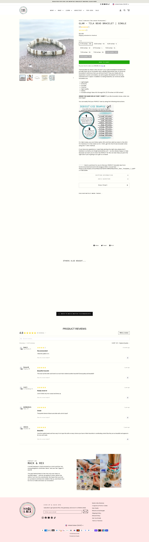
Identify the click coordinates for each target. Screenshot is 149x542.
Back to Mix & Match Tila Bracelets (76, 313)
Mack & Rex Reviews (98, 503)
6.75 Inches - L (97, 48)
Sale (97, 10)
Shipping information (104, 175)
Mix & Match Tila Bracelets (98, 20)
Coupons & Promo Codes (99, 505)
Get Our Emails (96, 518)
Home (80, 20)
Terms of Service (97, 521)
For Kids (89, 10)
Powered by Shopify (74, 536)
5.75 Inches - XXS (85, 44)
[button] (45, 333)
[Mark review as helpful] (128, 357)
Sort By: (115, 343)
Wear (52, 10)
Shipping (81, 35)
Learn (68, 10)
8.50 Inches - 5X (85, 56)
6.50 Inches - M (85, 48)
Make (60, 10)
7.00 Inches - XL (110, 48)
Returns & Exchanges (98, 510)
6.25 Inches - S (112, 44)
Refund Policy (96, 515)
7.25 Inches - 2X (85, 52)
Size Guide (95, 508)
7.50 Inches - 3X (98, 52)
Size (80, 41)
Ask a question (104, 179)
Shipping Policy (96, 513)
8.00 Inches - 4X (112, 52)
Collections (86, 20)
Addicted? (78, 10)
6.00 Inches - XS (99, 44)
